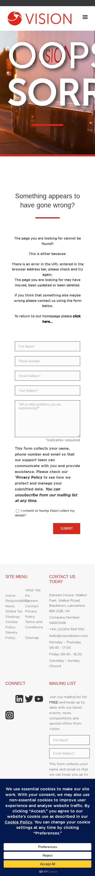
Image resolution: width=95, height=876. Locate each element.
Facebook (9, 699)
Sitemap (32, 637)
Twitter (29, 699)
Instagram (9, 715)
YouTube (39, 699)
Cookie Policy (11, 624)
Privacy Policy (29, 477)
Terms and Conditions (34, 624)
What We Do (33, 593)
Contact (32, 606)
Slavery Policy (11, 635)
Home (10, 595)
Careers (31, 600)
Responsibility (16, 600)
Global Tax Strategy (14, 614)
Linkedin (19, 699)
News (10, 606)
